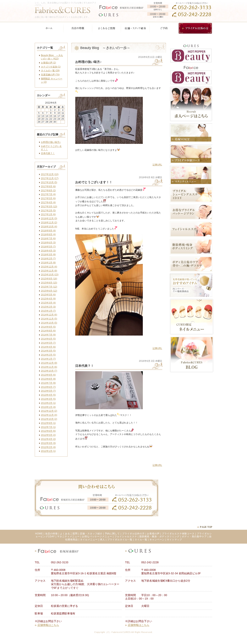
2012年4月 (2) (48, 439)
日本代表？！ (48, 153)
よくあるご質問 (69, 533)
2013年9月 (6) (48, 375)
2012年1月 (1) (48, 451)
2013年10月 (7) (49, 370)
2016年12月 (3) (49, 218)
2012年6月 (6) (48, 431)
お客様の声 (153, 533)
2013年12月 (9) (49, 363)
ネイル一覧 (141, 539)
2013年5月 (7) (48, 391)
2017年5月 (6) (48, 198)
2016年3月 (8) (48, 254)
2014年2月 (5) (48, 354)
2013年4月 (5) (48, 395)
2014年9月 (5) (48, 327)
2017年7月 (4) (48, 194)
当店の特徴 (51, 533)
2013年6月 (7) (48, 387)
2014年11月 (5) (49, 318)
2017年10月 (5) (49, 182)
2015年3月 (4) (48, 302)
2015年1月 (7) (48, 311)
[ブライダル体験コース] (191, 163)
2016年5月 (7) (48, 246)
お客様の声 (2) (48, 62)
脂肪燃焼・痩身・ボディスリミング (159, 536)
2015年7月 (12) (49, 286)
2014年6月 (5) (48, 338)
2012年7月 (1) (48, 427)
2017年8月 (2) (48, 190)
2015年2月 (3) (48, 306)
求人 (102, 539)
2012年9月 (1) (48, 423)
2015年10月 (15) (49, 274)
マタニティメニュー (68, 536)
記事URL (157, 164)
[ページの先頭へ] (204, 527)
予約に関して (112, 533)
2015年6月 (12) (49, 290)
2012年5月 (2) (48, 435)
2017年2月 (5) (48, 210)
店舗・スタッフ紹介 (91, 533)
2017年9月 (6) (48, 186)
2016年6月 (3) (48, 242)
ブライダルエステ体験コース (178, 533)
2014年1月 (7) (48, 359)
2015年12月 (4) (49, 266)
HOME (39, 533)
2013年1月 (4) (48, 407)
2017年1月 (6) (48, 214)
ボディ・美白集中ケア (194, 536)
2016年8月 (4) (48, 234)
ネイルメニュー (89, 539)
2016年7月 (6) (48, 238)
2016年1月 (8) (48, 262)
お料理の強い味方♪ (51, 142)
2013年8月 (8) (48, 379)
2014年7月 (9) (48, 334)
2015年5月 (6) (48, 294)
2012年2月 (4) (48, 447)
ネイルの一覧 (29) (50, 70)
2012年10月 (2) (49, 419)
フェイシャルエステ (125, 536)
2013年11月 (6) (49, 367)
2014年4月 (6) (48, 347)
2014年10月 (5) (49, 322)
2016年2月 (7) (48, 258)
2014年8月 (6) (48, 330)
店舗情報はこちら (48, 625)
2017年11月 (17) (49, 178)
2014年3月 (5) (48, 350)
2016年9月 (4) (48, 230)
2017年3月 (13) (49, 206)
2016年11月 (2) (49, 222)
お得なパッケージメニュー (97, 536)
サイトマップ (174, 539)
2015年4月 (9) (48, 298)
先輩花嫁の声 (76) (50, 74)
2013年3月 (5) (48, 399)
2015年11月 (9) (49, 270)
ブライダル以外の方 (133, 533)
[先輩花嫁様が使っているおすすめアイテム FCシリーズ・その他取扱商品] (191, 296)
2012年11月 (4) (49, 415)
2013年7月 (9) (48, 383)
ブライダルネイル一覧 (119, 539)
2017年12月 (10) (49, 174)
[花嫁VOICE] (191, 141)
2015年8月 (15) (49, 282)
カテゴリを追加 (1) (51, 66)
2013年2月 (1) (48, 403)
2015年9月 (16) (49, 278)
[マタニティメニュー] (191, 184)
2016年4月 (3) (48, 250)
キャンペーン (157, 539)
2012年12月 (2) (49, 411)
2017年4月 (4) (48, 202)
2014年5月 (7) (48, 343)
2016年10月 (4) (49, 226)
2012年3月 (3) (48, 443)
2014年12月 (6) (49, 314)
